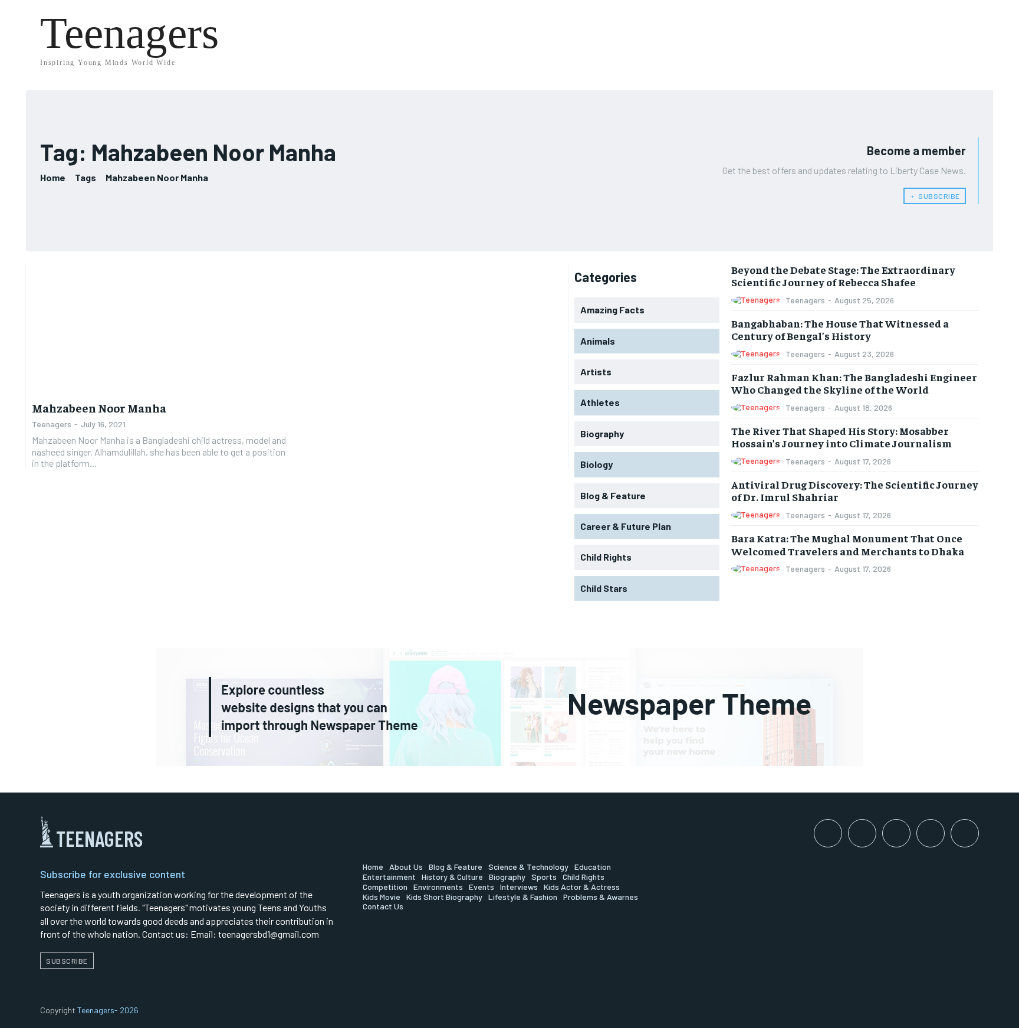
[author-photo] (757, 300)
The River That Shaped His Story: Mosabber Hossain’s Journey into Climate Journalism (841, 437)
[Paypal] (896, 833)
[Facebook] (828, 833)
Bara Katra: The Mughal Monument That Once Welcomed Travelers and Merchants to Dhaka (847, 544)
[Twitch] (930, 833)
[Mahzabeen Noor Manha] (161, 328)
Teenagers (51, 424)
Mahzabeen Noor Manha (99, 407)
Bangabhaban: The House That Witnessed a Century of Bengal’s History (840, 329)
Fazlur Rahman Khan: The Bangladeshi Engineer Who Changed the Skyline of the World (854, 383)
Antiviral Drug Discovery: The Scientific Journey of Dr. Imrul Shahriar (854, 490)
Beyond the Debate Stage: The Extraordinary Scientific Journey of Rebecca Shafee (843, 276)
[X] (965, 833)
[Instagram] (862, 833)
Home (52, 177)
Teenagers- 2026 (108, 1010)
